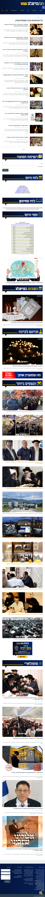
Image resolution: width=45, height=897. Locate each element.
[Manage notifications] (42, 894)
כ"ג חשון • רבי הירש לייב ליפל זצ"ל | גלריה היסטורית (17, 88)
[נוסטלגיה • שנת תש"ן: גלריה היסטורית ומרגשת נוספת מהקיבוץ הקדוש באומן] (36, 29)
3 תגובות (16, 127)
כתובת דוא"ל (40, 166)
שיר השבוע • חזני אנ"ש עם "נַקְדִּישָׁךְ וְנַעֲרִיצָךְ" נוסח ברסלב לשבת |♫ (15, 102)
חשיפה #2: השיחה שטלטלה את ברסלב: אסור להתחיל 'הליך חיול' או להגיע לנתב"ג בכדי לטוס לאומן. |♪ (23, 698)
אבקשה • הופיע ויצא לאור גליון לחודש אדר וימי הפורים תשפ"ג (16, 114)
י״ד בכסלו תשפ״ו (23, 78)
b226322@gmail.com (18, 877)
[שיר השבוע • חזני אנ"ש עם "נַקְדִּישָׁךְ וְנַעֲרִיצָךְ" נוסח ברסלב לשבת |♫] (36, 105)
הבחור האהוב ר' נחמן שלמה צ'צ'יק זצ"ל (18, 125)
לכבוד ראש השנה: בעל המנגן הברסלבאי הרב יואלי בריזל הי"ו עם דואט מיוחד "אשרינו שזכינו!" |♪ (24, 849)
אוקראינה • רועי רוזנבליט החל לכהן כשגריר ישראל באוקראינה (28, 808)
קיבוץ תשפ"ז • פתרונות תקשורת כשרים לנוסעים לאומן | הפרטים (27, 772)
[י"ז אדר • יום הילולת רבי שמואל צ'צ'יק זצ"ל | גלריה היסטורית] (36, 53)
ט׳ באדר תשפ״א (23, 139)
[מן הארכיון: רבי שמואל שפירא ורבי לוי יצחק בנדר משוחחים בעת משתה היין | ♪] (36, 66)
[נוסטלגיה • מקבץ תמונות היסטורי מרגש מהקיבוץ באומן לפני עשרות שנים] (36, 41)
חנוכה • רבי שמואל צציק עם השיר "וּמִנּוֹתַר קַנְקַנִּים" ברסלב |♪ (15, 75)
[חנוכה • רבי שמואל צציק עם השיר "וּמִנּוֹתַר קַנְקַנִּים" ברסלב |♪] (36, 79)
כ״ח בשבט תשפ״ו (22, 66)
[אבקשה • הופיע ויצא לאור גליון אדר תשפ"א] (36, 141)
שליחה (5, 170)
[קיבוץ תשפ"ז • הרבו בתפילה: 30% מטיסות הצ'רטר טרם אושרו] (22, 722)
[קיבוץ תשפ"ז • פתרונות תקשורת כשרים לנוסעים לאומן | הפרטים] (22, 758)
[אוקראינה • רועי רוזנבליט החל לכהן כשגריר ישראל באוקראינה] (22, 793)
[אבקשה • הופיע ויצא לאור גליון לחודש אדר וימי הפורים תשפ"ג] (36, 117)
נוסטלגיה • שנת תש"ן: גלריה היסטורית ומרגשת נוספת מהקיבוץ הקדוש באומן (16, 25)
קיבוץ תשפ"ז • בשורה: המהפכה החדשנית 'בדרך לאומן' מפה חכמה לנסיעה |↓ (24, 283)
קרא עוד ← (26, 32)
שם (41, 163)
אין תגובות (16, 66)
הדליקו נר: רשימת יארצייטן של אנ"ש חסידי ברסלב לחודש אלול (28, 366)
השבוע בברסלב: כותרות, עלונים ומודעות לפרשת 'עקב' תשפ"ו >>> (26, 323)
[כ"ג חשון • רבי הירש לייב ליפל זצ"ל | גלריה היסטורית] (36, 92)
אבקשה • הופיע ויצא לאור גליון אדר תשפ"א (17, 137)
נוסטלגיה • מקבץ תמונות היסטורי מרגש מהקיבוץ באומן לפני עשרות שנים (16, 38)
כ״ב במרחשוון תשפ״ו (22, 91)
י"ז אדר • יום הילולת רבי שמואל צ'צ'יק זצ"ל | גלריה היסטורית (15, 50)
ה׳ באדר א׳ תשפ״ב (22, 127)
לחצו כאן (40, 883)
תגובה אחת (15, 91)
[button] (43, 7)
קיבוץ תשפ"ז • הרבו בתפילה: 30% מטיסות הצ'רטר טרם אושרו (28, 738)
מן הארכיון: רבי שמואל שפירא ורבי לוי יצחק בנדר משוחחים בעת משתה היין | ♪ (16, 63)
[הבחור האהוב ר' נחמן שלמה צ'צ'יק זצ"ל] (36, 129)
